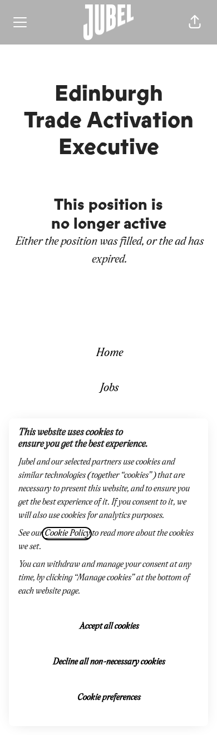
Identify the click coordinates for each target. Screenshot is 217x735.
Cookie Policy (67, 533)
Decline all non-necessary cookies (108, 662)
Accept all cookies (109, 626)
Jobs (108, 388)
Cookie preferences (108, 697)
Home (108, 353)
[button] (194, 22)
